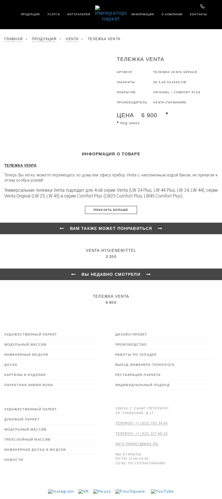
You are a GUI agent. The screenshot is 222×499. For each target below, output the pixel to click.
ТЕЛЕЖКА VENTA (20, 165)
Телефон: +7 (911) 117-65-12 (141, 433)
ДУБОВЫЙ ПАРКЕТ (22, 419)
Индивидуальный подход (142, 385)
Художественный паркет (30, 334)
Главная (13, 39)
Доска (11, 364)
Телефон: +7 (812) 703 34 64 (141, 423)
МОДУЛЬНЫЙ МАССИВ (25, 429)
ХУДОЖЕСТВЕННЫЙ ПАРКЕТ (30, 409)
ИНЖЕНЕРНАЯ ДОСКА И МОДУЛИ (35, 449)
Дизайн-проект (131, 334)
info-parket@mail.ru (136, 444)
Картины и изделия (25, 375)
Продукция (44, 39)
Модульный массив (25, 344)
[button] (4, 4)
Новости (13, 459)
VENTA (72, 39)
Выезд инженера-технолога (145, 364)
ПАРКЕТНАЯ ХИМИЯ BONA (28, 385)
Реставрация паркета (138, 375)
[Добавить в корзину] (119, 133)
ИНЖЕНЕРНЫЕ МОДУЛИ (26, 354)
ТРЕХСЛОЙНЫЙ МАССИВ (27, 439)
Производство (131, 344)
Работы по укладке (136, 354)
